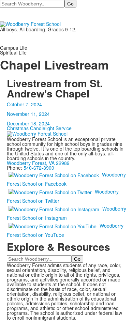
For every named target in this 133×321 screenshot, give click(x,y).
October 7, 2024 (24, 104)
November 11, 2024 (28, 113)
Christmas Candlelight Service (39, 128)
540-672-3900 (39, 167)
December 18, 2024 (28, 123)
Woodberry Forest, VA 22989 (38, 162)
